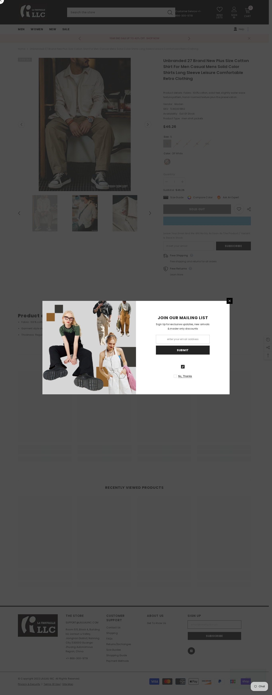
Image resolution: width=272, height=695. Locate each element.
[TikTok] (183, 367)
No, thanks (185, 376)
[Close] (230, 301)
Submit (183, 350)
